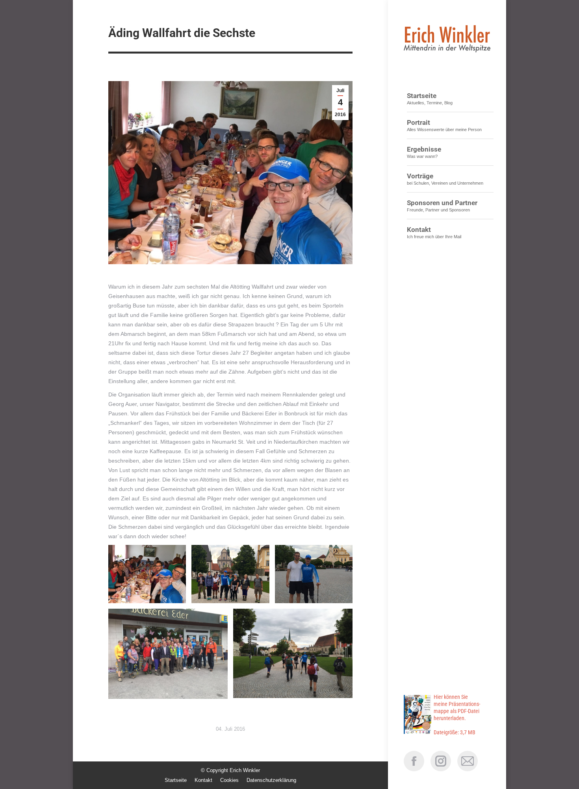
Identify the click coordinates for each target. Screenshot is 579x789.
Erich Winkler (245, 770)
